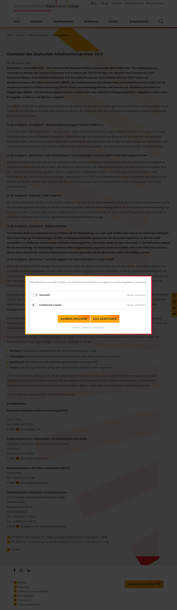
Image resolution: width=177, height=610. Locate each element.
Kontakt (76, 327)
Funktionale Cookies (50, 304)
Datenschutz (98, 327)
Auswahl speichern (73, 318)
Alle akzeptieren (105, 318)
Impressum (86, 327)
